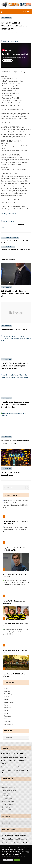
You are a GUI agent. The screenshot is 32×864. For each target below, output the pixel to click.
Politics (6, 719)
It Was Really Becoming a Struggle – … (14, 839)
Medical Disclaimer (8, 796)
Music (6, 713)
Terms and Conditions (8, 788)
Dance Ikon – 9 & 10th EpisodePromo (10, 473)
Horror (6, 705)
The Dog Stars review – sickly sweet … (13, 767)
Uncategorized (9, 724)
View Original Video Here (9, 214)
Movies (6, 710)
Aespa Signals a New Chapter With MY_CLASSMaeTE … (14, 549)
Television (6, 18)
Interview (7, 708)
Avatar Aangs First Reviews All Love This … (15, 651)
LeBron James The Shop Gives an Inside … (15, 843)
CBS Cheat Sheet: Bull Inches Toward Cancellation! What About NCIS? (15, 293)
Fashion (6, 699)
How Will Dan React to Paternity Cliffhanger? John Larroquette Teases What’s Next (14, 366)
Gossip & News (9, 702)
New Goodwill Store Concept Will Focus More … (14, 762)
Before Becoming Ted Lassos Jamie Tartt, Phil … (14, 575)
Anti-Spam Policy (7, 810)
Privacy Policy (6, 793)
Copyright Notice (7, 807)
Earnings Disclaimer (8, 801)
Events (6, 696)
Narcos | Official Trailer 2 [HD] (14, 329)
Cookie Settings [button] (8, 860)
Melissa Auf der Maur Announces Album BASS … (14, 602)
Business (7, 691)
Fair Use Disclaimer (8, 785)
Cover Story (8, 694)
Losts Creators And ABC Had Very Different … (14, 675)
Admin (5, 33)
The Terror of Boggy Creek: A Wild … (13, 835)
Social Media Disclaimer (9, 790)
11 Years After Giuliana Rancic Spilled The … (15, 625)
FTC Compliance (7, 799)
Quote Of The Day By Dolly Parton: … (13, 753)
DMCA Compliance (7, 804)
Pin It (3, 227)
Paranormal (8, 716)
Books (6, 688)
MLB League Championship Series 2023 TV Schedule (15, 442)
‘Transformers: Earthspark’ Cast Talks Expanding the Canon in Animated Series (15, 404)
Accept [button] (17, 860)
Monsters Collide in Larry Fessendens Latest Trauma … (15, 522)
